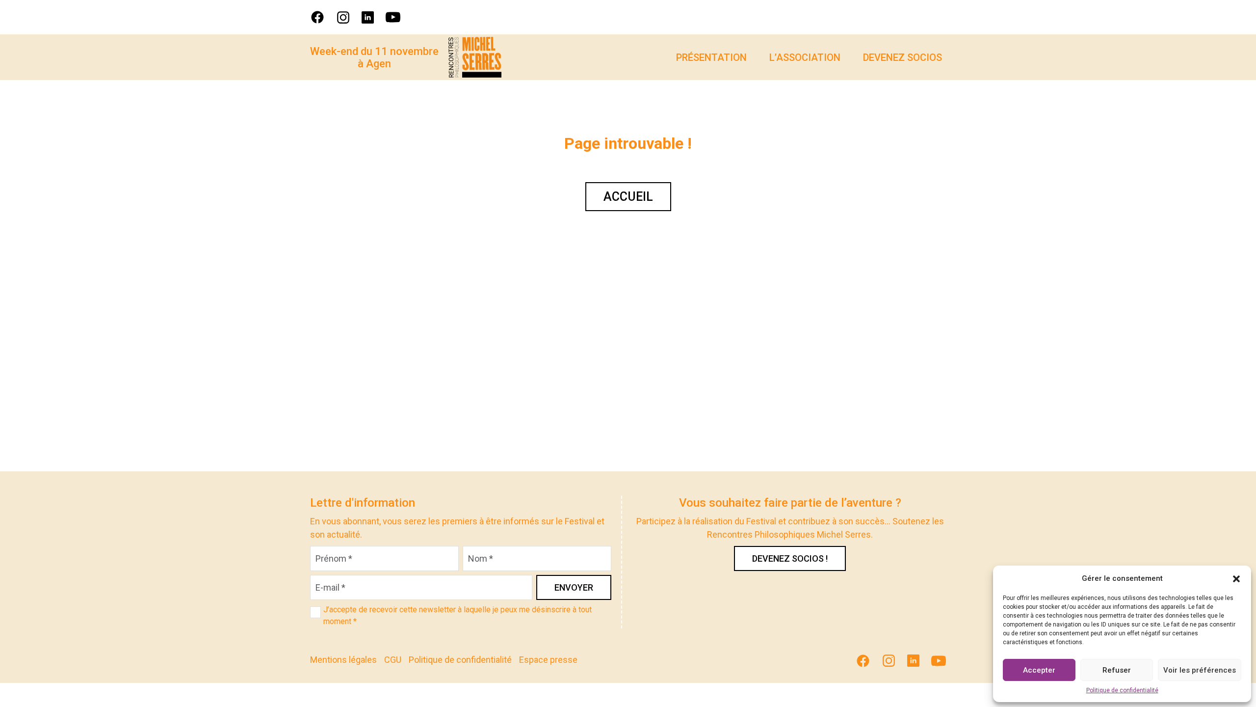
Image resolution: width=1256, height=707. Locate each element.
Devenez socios (902, 57)
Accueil (628, 197)
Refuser (1116, 670)
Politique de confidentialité (1122, 690)
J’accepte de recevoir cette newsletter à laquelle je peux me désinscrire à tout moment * (457, 615)
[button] (1236, 578)
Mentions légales (343, 659)
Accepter (1039, 670)
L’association (804, 57)
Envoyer (573, 587)
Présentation (711, 57)
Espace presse (548, 659)
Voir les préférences (1199, 670)
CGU (392, 659)
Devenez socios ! (790, 558)
